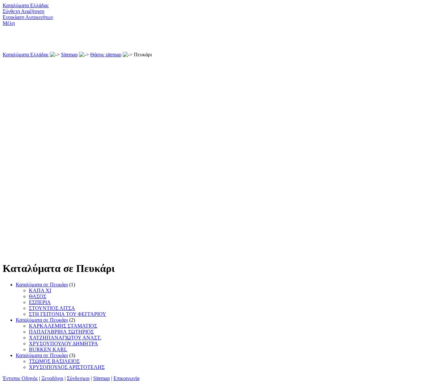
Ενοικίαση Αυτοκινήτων (28, 17)
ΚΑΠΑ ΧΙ (40, 290)
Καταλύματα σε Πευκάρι (42, 284)
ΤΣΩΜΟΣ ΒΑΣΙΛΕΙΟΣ (54, 361)
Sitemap (69, 54)
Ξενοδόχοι (52, 378)
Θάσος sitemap (105, 54)
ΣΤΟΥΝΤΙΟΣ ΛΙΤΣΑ (52, 308)
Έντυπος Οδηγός (20, 378)
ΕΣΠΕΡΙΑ (40, 302)
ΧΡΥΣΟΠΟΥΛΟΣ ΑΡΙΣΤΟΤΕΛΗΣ (67, 367)
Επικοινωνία (126, 378)
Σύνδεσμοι (78, 378)
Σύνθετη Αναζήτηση (23, 11)
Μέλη (9, 23)
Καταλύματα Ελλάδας (26, 5)
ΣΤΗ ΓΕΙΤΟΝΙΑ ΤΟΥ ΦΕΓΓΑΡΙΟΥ (67, 314)
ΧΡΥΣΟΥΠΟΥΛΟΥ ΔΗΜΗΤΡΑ (63, 343)
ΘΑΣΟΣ (37, 296)
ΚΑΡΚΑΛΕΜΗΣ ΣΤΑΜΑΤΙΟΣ (63, 326)
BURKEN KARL (48, 349)
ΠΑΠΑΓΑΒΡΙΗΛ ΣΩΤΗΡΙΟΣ (61, 332)
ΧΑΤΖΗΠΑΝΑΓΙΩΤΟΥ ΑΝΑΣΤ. (65, 337)
